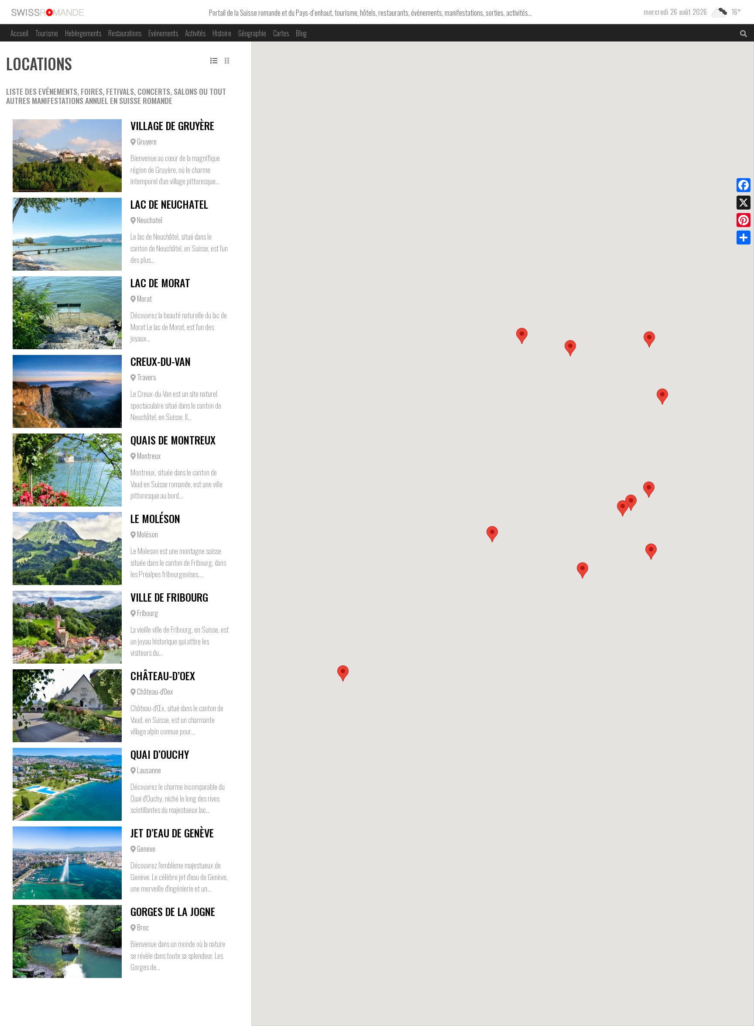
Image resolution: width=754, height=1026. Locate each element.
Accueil (19, 33)
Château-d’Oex (162, 675)
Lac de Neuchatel (169, 204)
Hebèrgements (83, 33)
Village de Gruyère (172, 125)
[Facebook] (743, 185)
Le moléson (155, 518)
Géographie (252, 33)
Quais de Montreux (173, 440)
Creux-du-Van (160, 361)
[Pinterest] (743, 220)
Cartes (281, 33)
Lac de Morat (160, 282)
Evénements (163, 33)
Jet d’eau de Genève (172, 832)
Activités (195, 33)
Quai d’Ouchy (159, 754)
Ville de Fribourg (169, 597)
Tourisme (46, 33)
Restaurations (124, 33)
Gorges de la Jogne (172, 911)
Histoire (221, 33)
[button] (631, 503)
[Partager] (743, 237)
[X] (743, 202)
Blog (301, 33)
